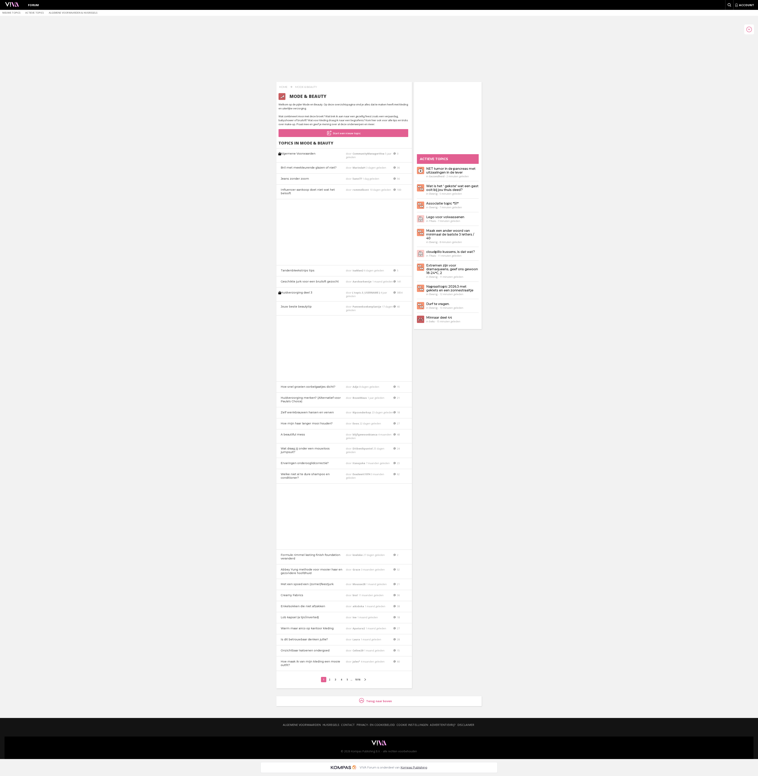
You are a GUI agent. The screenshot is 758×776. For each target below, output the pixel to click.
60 (398, 661)
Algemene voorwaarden (302, 725)
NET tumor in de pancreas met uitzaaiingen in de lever (451, 170)
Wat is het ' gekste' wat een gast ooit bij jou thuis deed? (452, 188)
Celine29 (358, 650)
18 (398, 412)
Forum (33, 5)
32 (398, 569)
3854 (399, 292)
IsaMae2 (358, 270)
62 (398, 474)
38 (398, 606)
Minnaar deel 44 (439, 317)
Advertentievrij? (443, 725)
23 (398, 463)
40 (398, 306)
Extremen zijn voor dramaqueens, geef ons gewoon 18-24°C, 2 (452, 269)
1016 (357, 679)
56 (398, 178)
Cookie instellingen (412, 725)
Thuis (432, 221)
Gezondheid (437, 176)
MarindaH (359, 167)
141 (398, 281)
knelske (358, 555)
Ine (355, 617)
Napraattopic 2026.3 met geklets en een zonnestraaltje (449, 288)
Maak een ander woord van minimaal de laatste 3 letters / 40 (450, 234)
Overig (433, 193)
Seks (432, 321)
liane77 (357, 178)
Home (283, 86)
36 (398, 167)
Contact (348, 725)
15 (398, 386)
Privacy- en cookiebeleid (375, 725)
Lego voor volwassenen (445, 217)
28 (398, 639)
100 (398, 189)
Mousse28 (359, 584)
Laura (356, 639)
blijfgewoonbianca (365, 434)
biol (355, 595)
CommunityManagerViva (369, 153)
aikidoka (359, 606)
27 (398, 423)
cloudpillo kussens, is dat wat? (450, 252)
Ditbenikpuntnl (363, 448)
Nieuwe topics (11, 12)
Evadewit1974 (362, 474)
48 (398, 434)
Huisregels (331, 725)
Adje (356, 386)
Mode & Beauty (306, 86)
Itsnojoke (359, 463)
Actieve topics (34, 12)
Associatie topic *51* (442, 203)
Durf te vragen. (437, 304)
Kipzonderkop (362, 412)
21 (398, 398)
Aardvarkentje (362, 281)
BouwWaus (360, 398)
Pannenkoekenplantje (367, 306)
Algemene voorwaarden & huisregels (73, 12)
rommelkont (361, 189)
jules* (357, 661)
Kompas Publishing (414, 767)
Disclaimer (465, 725)
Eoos (356, 423)
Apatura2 (359, 628)
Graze (357, 569)
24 (398, 448)
